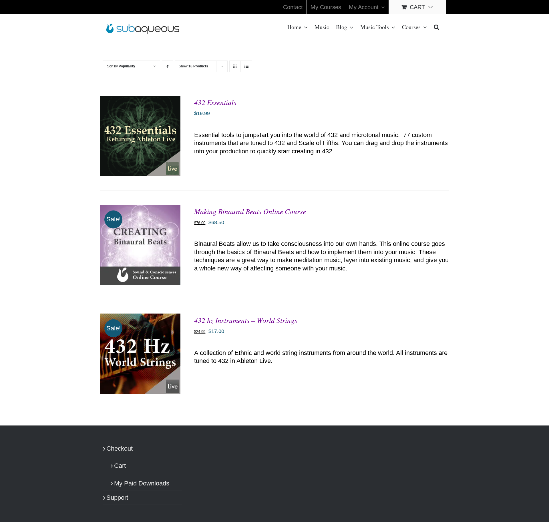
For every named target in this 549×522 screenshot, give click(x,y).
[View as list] (246, 66)
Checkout (119, 448)
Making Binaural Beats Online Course (250, 211)
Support (117, 497)
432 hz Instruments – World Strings (245, 320)
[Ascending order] (167, 66)
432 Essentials (215, 102)
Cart (120, 465)
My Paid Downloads (141, 483)
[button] (436, 27)
